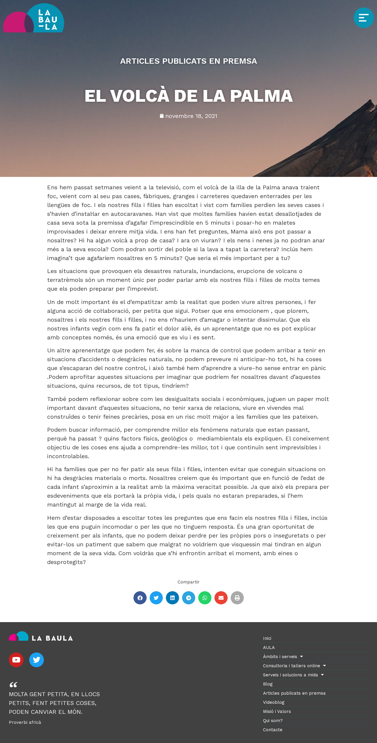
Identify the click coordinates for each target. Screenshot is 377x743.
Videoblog (274, 702)
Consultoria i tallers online (291, 665)
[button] (140, 597)
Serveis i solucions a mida (290, 675)
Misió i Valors (277, 711)
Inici (267, 638)
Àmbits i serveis (280, 656)
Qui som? (273, 720)
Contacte (272, 729)
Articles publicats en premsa (294, 693)
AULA (269, 647)
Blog (268, 684)
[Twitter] (36, 659)
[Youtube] (16, 659)
